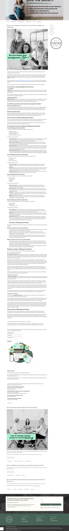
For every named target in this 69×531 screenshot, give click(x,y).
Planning (23, 475)
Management (17, 475)
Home (8, 21)
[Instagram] (23, 521)
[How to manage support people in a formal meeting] (27, 429)
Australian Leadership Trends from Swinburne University (25, 80)
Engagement (20, 489)
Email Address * (10, 337)
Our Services (13, 21)
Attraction (9, 489)
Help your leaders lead (11, 389)
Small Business (52, 32)
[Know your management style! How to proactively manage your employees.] (27, 49)
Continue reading (10, 457)
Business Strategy (10, 475)
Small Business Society (14, 321)
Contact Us (39, 21)
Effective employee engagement (13, 392)
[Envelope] (26, 521)
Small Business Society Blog (12, 399)
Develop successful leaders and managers (14, 387)
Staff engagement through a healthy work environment (17, 393)
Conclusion (14, 489)
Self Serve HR (28, 21)
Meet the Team (21, 21)
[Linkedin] (25, 521)
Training (51, 34)
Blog (34, 21)
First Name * (9, 333)
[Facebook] (22, 521)
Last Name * (9, 335)
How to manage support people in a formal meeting (22, 407)
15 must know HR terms (11, 396)
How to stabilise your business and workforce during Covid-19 (25, 465)
